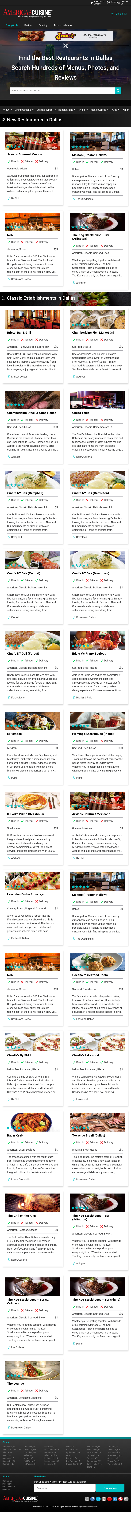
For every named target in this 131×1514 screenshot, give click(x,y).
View (6, 109)
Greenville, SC (50, 1452)
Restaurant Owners (99, 3)
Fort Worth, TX (50, 1447)
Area (114, 109)
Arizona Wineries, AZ (11, 1449)
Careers (114, 2)
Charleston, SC (8, 1461)
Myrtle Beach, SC (73, 1452)
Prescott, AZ (92, 1458)
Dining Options (23, 109)
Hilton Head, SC (51, 1455)
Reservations (65, 109)
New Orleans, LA (73, 1461)
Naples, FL (70, 1455)
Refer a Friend (8, 1487)
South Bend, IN (114, 1452)
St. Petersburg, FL (115, 1455)
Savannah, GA (114, 1449)
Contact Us (124, 3)
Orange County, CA (74, 1464)
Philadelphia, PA (93, 1449)
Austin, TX (7, 1455)
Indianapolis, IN (51, 1458)
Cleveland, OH (29, 1449)
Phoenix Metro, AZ (95, 1452)
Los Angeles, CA (51, 1461)
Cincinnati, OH (29, 1447)
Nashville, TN (71, 1458)
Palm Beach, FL (93, 1447)
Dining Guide (12, 25)
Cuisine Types (45, 109)
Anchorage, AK (8, 1447)
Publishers (7, 1484)
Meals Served (98, 109)
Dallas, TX (121, 13)
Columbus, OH (29, 1452)
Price (82, 109)
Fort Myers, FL (29, 1461)
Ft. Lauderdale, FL (52, 1449)
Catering (43, 25)
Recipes (28, 25)
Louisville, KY (50, 1464)
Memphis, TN (71, 1447)
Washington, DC (115, 1464)
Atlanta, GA (7, 1452)
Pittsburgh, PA (93, 1455)
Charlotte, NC (8, 1464)
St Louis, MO (113, 1458)
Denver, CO (28, 1458)
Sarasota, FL (113, 1447)
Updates (6, 1490)
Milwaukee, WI (72, 1449)
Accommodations (63, 25)
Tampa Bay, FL (114, 1461)
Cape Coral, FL (8, 1458)
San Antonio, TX (94, 1461)
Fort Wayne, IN (29, 1464)
